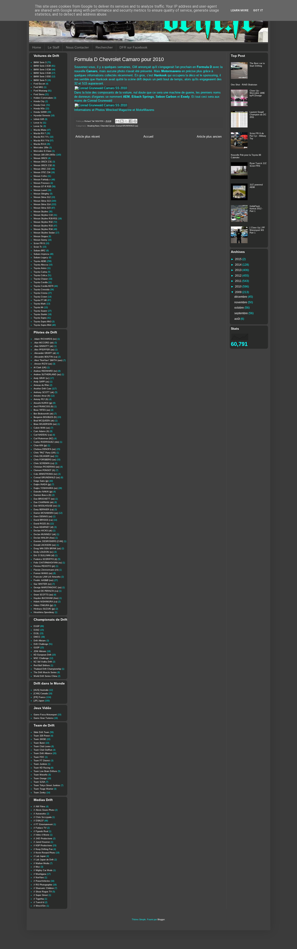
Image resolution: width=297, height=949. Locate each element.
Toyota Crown (40, 297)
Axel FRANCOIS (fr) (43, 406)
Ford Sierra (39, 94)
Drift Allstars (40, 640)
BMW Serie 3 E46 (42, 73)
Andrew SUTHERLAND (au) (47, 374)
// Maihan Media (41, 863)
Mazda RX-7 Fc (41, 137)
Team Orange (40, 778)
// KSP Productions (43, 845)
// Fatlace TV (40, 828)
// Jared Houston (42, 842)
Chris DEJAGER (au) (44, 456)
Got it (258, 10)
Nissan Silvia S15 (42, 208)
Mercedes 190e (41, 147)
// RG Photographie (43, 885)
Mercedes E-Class (43, 151)
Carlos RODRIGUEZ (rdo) (46, 442)
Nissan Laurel (40, 190)
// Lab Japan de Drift (44, 860)
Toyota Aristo (40, 268)
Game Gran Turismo (43, 718)
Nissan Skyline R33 (43, 226)
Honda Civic (39, 105)
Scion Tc (38, 247)
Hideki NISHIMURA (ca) (45, 601)
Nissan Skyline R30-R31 (45, 218)
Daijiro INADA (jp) (42, 484)
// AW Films (39, 806)
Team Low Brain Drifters (45, 771)
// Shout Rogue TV (43, 892)
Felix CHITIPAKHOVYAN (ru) (48, 563)
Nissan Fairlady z (42, 179)
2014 (238, 264)
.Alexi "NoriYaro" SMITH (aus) (48, 360)
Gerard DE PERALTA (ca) (46, 591)
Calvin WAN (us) (42, 428)
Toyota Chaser (41, 279)
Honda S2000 (40, 112)
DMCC (37, 637)
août (237, 318)
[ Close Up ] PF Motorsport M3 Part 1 (257, 230)
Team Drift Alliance (43, 753)
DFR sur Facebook (133, 47)
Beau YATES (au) (42, 410)
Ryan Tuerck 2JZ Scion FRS (258, 164)
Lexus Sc (38, 126)
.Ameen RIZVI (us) (43, 364)
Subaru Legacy (41, 257)
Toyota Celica (40, 275)
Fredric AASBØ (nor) (43, 580)
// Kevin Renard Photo (44, 853)
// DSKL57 (39, 821)
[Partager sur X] (126, 121)
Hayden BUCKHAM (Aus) (46, 598)
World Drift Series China (45, 676)
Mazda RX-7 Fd (41, 140)
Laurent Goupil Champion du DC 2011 (258, 114)
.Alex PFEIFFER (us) (44, 350)
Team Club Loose (42, 746)
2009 (238, 292)
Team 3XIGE (40, 739)
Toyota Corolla (41, 282)
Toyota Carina (40, 272)
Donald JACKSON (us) (45, 545)
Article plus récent (87, 136)
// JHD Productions (43, 838)
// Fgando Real (41, 831)
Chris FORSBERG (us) (45, 459)
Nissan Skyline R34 (43, 229)
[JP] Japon (39, 701)
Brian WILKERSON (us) (45, 424)
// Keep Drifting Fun (43, 849)
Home (36, 47)
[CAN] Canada (41, 693)
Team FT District (42, 760)
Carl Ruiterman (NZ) (43, 438)
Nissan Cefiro (40, 176)
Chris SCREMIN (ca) (44, 463)
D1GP (36, 626)
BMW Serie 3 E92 (42, 76)
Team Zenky (40, 792)
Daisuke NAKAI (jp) (43, 492)
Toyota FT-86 (40, 300)
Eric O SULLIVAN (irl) (44, 555)
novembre (241, 302)
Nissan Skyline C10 (43, 215)
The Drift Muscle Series (45, 672)
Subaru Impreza (41, 254)
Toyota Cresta (40, 293)
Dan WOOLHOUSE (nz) (45, 506)
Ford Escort (39, 84)
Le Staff (53, 47)
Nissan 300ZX (40, 158)
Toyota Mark (40, 304)
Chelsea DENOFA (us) (45, 449)
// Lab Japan (40, 856)
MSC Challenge (41, 658)
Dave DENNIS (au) (43, 516)
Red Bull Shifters (42, 665)
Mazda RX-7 (40, 133)
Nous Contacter (77, 47)
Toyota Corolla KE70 (43, 286)
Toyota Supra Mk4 (42, 325)
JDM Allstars (40, 651)
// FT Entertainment (43, 824)
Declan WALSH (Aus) (44, 538)
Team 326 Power (42, 736)
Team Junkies (40, 764)
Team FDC (39, 757)
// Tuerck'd (39, 902)
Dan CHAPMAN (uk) (44, 502)
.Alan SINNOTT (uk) (43, 346)
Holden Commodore (43, 98)
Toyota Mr (38, 307)
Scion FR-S (39, 243)
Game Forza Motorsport (45, 714)
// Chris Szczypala (43, 817)
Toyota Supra (40, 318)
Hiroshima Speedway (44, 612)
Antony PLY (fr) (41, 399)
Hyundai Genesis (42, 115)
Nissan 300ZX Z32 (43, 165)
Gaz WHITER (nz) (43, 584)
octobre (239, 307)
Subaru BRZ (39, 250)
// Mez (37, 867)
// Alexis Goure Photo (44, 810)
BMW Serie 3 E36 (42, 69)
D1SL (36, 633)
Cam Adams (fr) (41, 431)
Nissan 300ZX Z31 (43, 162)
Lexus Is (38, 123)
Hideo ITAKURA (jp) (43, 605)
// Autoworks (40, 814)
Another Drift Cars (42, 388)
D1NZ (36, 630)
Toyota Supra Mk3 (42, 321)
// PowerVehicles (42, 881)
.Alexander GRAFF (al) (45, 353)
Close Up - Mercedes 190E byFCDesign (257, 93)
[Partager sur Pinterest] (135, 121)
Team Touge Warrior (43, 789)
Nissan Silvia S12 (42, 197)
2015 (238, 259)
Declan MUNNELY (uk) (45, 534)
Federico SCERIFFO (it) (45, 559)
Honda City (39, 101)
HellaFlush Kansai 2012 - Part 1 (256, 209)
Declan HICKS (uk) (43, 530)
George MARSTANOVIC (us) (47, 587)
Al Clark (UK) (40, 367)
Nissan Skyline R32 (43, 222)
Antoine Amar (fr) (42, 396)
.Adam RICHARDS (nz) (45, 339)
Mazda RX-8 (40, 144)
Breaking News (93, 126)
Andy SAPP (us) (41, 382)
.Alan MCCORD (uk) (44, 343)
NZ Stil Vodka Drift (43, 662)
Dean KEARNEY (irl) (43, 527)
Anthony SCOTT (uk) (44, 392)
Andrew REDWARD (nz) (45, 371)
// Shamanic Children (44, 888)
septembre (241, 313)
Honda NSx (39, 108)
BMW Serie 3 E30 (42, 66)
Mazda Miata (40, 130)
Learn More (240, 10)
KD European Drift (42, 655)
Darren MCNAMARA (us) (46, 513)
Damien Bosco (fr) (42, 495)
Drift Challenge (41, 644)
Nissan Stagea (41, 236)
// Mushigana (40, 874)
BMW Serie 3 (40, 62)
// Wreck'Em (40, 906)
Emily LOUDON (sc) (43, 552)
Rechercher (104, 47)
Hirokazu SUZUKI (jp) (44, 609)
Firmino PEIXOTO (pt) (44, 566)
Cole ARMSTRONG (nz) (45, 474)
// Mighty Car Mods (43, 870)
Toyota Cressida (41, 289)
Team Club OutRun (43, 750)
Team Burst (39, 743)
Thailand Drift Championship (47, 669)
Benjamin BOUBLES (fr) (45, 417)
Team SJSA (39, 782)
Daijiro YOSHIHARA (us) (46, 488)
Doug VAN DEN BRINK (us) (47, 548)
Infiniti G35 (39, 119)
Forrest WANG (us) (43, 573)
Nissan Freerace (42, 183)
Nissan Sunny (40, 240)
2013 (238, 270)
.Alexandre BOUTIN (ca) (45, 357)
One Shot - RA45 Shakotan (244, 85)
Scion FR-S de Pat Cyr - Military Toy (258, 136)
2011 (238, 281)
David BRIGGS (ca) (43, 520)
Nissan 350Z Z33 (42, 169)
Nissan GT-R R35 (42, 186)
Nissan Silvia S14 (42, 204)
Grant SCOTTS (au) (43, 595)
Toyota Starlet (40, 314)
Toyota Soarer (40, 311)
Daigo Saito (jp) (41, 481)
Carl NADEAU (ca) (43, 435)
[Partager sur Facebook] (130, 121)
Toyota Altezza (41, 265)
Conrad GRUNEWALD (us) (127, 126)
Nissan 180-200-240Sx (44, 155)
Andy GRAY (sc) (41, 378)
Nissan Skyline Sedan (44, 233)
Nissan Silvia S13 (42, 201)
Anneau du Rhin (41, 385)
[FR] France (39, 697)
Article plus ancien (209, 136)
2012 (238, 275)
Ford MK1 (38, 87)
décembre (241, 296)
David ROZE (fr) (41, 524)
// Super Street (41, 895)
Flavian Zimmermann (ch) (46, 570)
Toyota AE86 (40, 261)
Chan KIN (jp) (40, 445)
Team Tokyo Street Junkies (47, 785)
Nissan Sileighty (41, 194)
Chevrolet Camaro (107, 126)
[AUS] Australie (41, 690)
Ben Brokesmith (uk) (43, 414)
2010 (238, 286)
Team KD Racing (42, 768)
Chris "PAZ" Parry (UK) (45, 453)
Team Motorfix (41, 775)
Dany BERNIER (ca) (44, 509)
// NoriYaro (39, 877)
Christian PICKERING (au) (46, 467)
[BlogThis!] (121, 121)
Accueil (148, 136)
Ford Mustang (40, 91)
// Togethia (39, 899)
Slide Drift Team (41, 732)
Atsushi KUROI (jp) (43, 403)
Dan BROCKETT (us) (44, 499)
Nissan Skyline (41, 211)
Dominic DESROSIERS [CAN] (48, 541)
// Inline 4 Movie (41, 835)
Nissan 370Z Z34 (42, 172)
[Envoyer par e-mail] (117, 121)
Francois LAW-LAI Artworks (47, 577)
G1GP (36, 647)
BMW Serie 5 (40, 80)
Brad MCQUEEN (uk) (44, 421)
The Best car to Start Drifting (257, 64)
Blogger (161, 919)
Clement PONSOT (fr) (44, 470)
